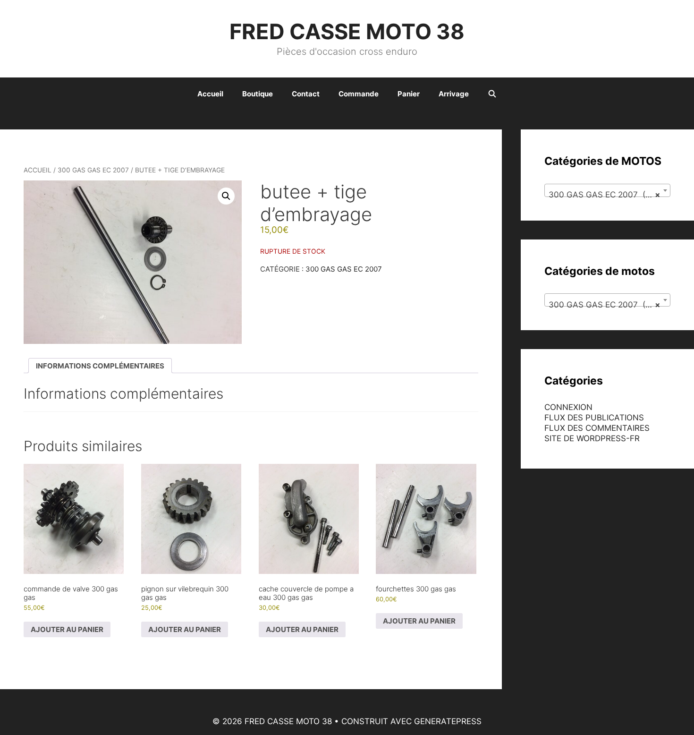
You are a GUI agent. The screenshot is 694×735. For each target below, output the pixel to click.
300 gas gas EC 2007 (93, 170)
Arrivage (454, 93)
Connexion (568, 407)
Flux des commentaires (597, 428)
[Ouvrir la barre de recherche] (492, 94)
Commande (359, 93)
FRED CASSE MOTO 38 (347, 31)
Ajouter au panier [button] (67, 629)
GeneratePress (448, 721)
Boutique (257, 93)
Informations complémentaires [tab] (100, 365)
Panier (409, 93)
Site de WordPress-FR (592, 438)
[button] (226, 196)
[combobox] (607, 190)
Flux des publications (594, 417)
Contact (306, 93)
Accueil (210, 93)
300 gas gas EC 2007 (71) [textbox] (605, 194)
